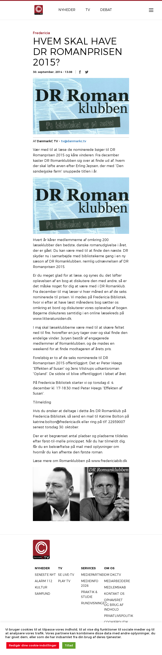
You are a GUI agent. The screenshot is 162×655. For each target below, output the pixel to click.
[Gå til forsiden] (38, 10)
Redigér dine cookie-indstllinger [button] (33, 645)
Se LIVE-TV (66, 575)
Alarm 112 (43, 581)
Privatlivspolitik (118, 616)
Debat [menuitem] (106, 10)
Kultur (41, 587)
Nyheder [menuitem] (66, 10)
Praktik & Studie (89, 594)
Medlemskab (115, 587)
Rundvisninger (94, 603)
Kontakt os (114, 594)
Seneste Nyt (45, 575)
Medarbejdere (117, 581)
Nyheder (42, 568)
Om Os (109, 568)
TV (60, 568)
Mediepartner (93, 575)
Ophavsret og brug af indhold (113, 604)
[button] (80, 72)
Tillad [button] (69, 645)
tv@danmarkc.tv (73, 141)
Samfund (42, 594)
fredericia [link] (41, 33)
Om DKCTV (112, 575)
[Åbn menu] (149, 10)
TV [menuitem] (87, 10)
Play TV (64, 581)
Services (88, 568)
